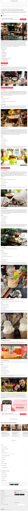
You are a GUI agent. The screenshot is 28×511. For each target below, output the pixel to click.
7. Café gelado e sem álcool (5, 59)
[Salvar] (26, 16)
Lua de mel (2, 461)
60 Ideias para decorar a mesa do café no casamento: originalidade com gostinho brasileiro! (16, 433)
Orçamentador (3, 478)
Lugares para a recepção (4, 452)
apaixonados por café (4, 41)
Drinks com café (3, 49)
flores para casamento (12, 130)
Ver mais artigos (14, 440)
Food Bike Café (24, 125)
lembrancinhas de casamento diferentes (6, 175)
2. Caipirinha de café (4, 52)
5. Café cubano (3, 56)
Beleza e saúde (3, 459)
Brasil (16, 504)
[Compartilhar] (24, 16)
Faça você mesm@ (3, 465)
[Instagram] (6, 504)
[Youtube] (7, 504)
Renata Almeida (4, 15)
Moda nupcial (3, 457)
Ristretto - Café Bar (23, 165)
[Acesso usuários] (27, 1)
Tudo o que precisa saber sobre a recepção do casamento (9, 8)
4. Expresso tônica (3, 55)
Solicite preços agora (23, 19)
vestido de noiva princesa (15, 92)
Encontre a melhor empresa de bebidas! (7, 87)
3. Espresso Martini (3, 53)
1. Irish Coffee (3, 50)
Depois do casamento (4, 463)
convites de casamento (19, 395)
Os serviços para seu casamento (5, 455)
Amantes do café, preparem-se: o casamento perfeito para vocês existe (6, 433)
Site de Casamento (3, 480)
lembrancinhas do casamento (5, 397)
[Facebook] (1, 504)
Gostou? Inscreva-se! (4, 63)
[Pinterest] (4, 504)
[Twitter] (3, 504)
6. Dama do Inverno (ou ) (6, 58)
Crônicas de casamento (4, 467)
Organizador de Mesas (4, 476)
